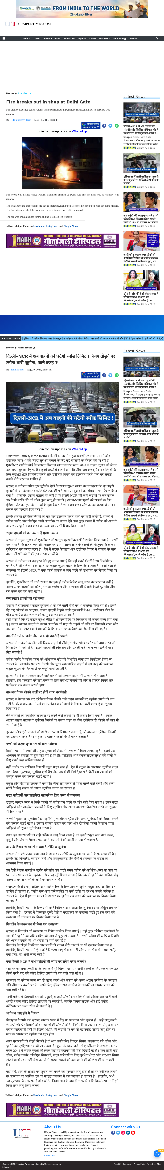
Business (104, 38)
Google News (71, 226)
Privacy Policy (140, 1164)
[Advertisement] (82, 63)
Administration (51, 38)
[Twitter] (118, 1133)
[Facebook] (113, 1133)
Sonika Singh (17, 369)
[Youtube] (133, 1133)
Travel (36, 38)
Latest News (134, 96)
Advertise (151, 1164)
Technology (119, 38)
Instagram (51, 226)
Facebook (38, 226)
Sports (82, 38)
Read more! (49, 1155)
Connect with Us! (126, 1127)
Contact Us (127, 1164)
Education (69, 38)
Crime (92, 38)
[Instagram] (123, 1133)
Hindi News (25, 347)
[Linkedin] (128, 1133)
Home (10, 93)
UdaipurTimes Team (21, 120)
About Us (52, 1127)
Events (134, 38)
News (26, 38)
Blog (159, 1164)
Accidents (24, 93)
